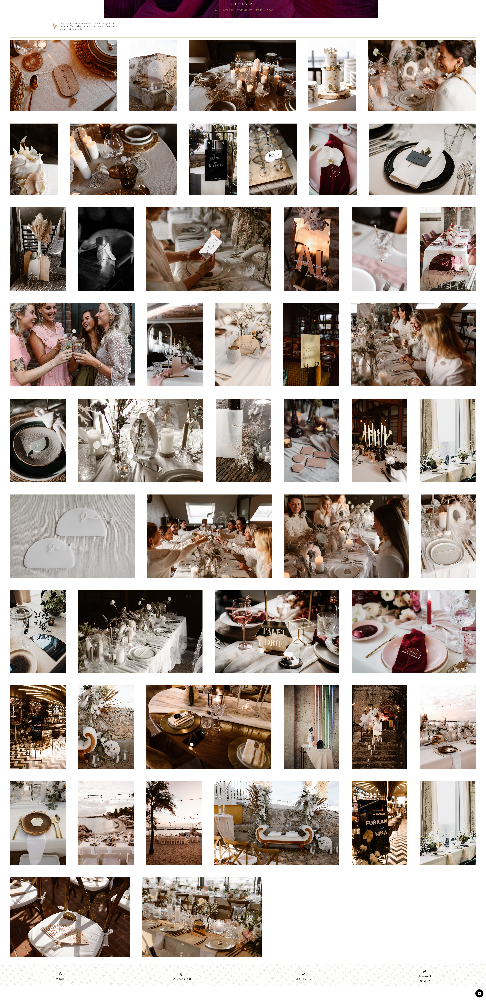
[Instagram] (425, 981)
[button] (228, 10)
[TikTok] (428, 981)
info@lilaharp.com (303, 979)
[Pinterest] (421, 981)
